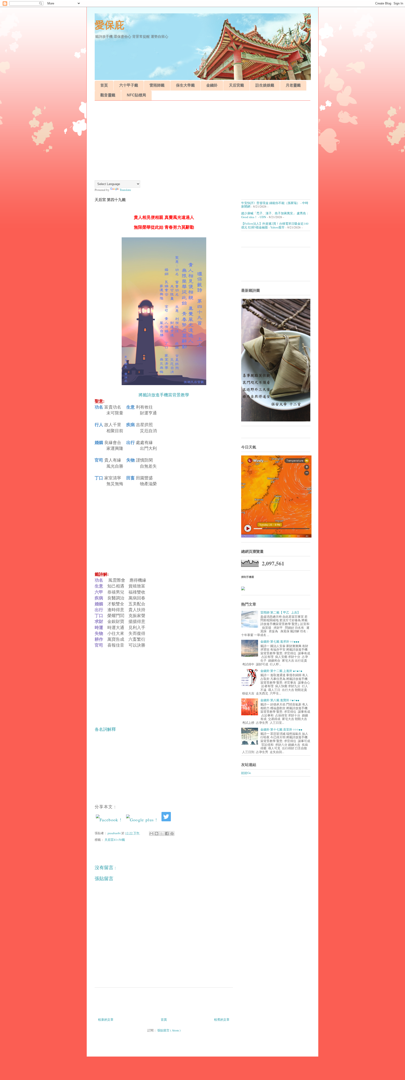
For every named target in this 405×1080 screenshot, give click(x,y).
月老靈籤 (293, 85)
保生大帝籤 (185, 85)
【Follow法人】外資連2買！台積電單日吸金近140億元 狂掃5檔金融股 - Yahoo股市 (274, 225)
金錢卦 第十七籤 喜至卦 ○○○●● (281, 729)
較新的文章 (105, 1019)
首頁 (104, 85)
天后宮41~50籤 (115, 839)
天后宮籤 (236, 85)
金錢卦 (212, 85)
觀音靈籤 (107, 95)
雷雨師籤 (157, 85)
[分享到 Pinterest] (172, 833)
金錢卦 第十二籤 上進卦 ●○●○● (281, 671)
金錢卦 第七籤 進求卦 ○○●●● (279, 641)
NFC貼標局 (136, 95)
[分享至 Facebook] (167, 833)
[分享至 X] (161, 833)
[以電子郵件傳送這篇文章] (151, 833)
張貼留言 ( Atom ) (168, 1030)
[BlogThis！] (156, 833)
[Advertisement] (202, 140)
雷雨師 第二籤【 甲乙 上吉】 (280, 612)
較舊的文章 (221, 1019)
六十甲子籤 (128, 85)
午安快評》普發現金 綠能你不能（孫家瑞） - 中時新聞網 (274, 205)
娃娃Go (246, 773)
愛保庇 (109, 24)
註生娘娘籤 (264, 85)
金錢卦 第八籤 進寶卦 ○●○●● (279, 700)
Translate (125, 190)
